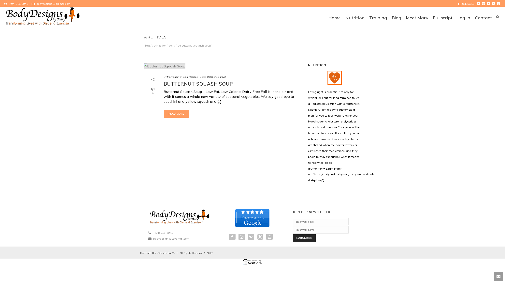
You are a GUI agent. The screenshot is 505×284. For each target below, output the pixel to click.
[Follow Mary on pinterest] (251, 237)
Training (378, 18)
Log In (463, 18)
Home (334, 18)
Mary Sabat (173, 76)
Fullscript (443, 18)
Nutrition (355, 18)
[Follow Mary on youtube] (269, 237)
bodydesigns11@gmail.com (53, 3)
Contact (483, 18)
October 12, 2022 (216, 76)
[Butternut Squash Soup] (222, 66)
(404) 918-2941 (18, 3)
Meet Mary (417, 18)
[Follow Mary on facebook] (232, 237)
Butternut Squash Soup (198, 84)
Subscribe (468, 3)
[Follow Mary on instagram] (241, 237)
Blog (396, 18)
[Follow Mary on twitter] (260, 237)
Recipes (193, 76)
